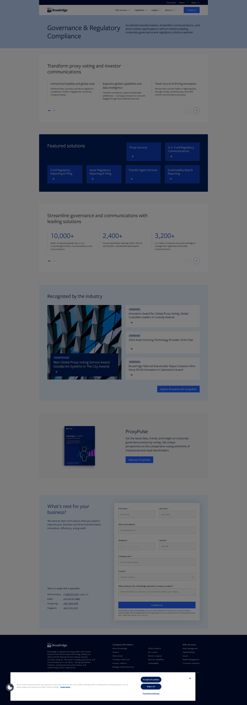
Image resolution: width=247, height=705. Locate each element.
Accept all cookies (151, 679)
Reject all (151, 686)
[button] (10, 687)
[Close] (190, 678)
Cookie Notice (65, 687)
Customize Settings (151, 693)
